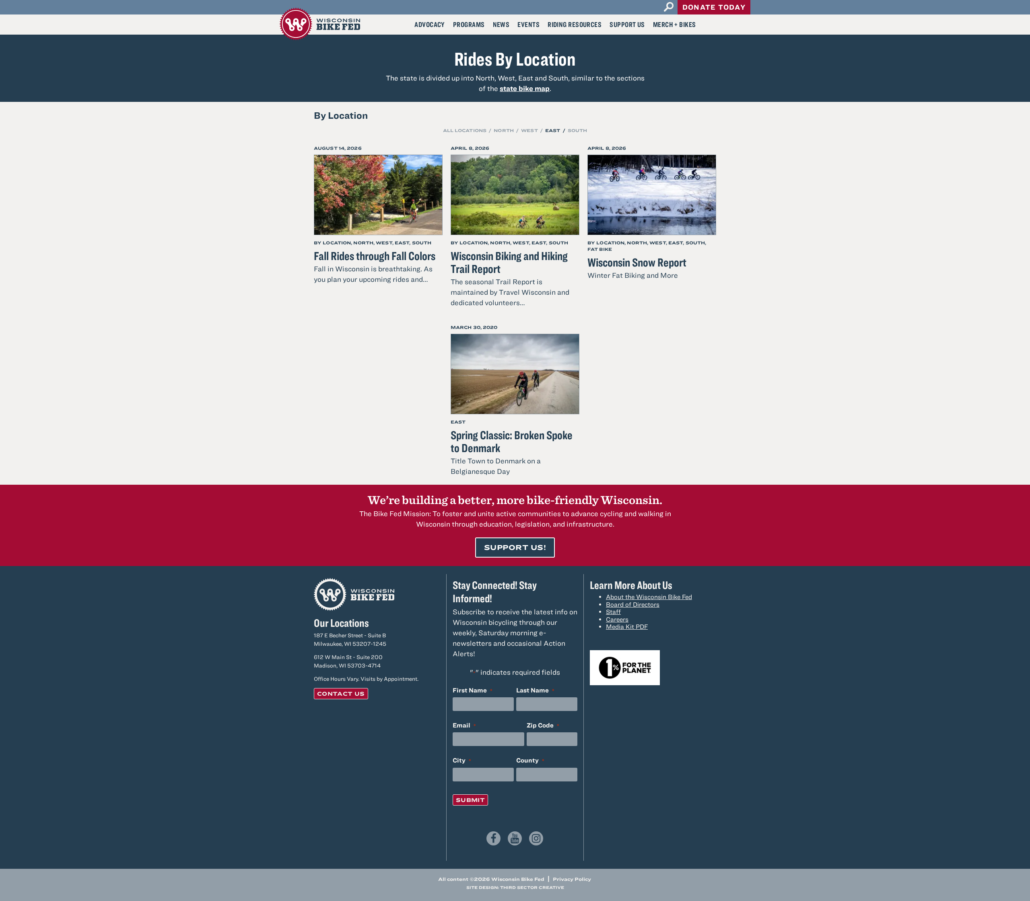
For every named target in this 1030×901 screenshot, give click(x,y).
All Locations (464, 130)
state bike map (525, 88)
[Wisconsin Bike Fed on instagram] (536, 838)
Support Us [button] (627, 24)
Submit (470, 800)
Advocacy (429, 24)
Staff (613, 611)
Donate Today (714, 7)
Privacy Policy (572, 879)
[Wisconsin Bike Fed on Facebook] (493, 838)
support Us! (515, 547)
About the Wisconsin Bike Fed (649, 596)
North (504, 130)
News (501, 24)
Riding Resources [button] (575, 24)
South (577, 130)
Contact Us (341, 693)
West (529, 130)
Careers (617, 619)
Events (528, 24)
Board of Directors (632, 604)
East (552, 130)
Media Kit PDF (627, 626)
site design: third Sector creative (515, 887)
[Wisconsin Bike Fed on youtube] (515, 838)
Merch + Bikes (674, 24)
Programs (469, 24)
